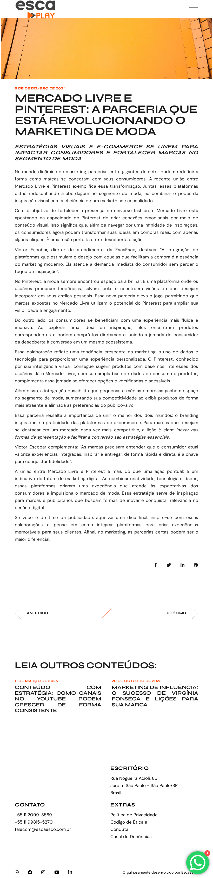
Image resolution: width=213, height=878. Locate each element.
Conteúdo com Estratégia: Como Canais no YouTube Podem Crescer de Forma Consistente (58, 699)
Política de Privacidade (134, 815)
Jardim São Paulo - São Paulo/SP (144, 785)
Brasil (115, 793)
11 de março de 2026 (36, 681)
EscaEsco (125, 249)
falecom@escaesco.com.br (43, 829)
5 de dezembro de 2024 (40, 88)
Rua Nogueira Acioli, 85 (133, 778)
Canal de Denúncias (131, 836)
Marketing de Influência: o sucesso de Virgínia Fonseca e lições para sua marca (155, 696)
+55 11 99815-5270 (34, 822)
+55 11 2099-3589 (33, 815)
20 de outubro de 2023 (137, 681)
